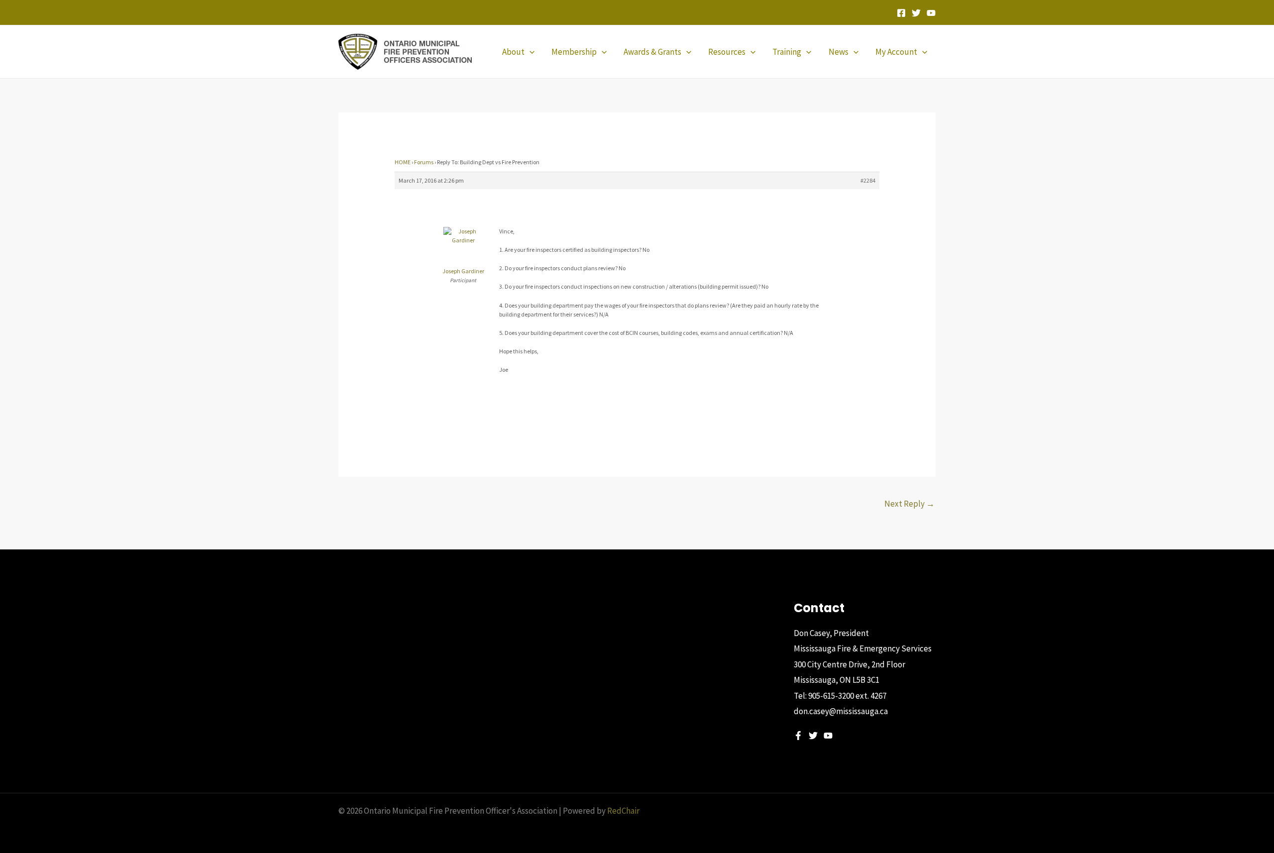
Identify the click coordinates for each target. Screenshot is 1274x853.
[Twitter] (916, 12)
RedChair (623, 810)
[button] (529, 51)
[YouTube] (931, 12)
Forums (423, 162)
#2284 (867, 180)
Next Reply (909, 503)
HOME (403, 162)
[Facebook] (901, 12)
